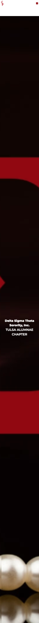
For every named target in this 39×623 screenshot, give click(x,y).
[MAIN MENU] (37, 3)
